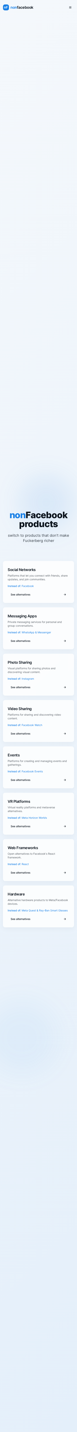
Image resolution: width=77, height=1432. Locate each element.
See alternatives (20, 594)
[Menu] (70, 7)
